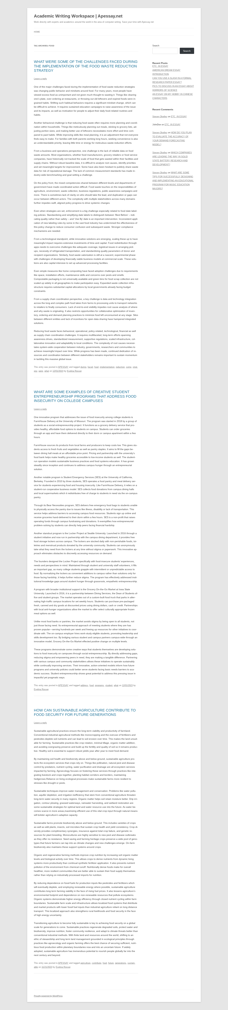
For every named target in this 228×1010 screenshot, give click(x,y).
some (128, 367)
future (111, 963)
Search (155, 45)
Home (37, 32)
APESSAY (63, 367)
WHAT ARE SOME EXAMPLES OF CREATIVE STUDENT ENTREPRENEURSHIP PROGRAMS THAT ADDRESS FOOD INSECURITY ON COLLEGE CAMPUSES (85, 396)
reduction (120, 367)
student (108, 685)
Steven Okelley (159, 116)
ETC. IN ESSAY (160, 66)
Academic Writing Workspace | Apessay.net (78, 16)
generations (120, 963)
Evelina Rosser (74, 371)
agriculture (85, 963)
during (83, 367)
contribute (96, 963)
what (46, 371)
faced (90, 367)
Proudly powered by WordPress (48, 996)
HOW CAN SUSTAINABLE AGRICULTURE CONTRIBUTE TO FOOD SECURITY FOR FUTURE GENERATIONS (85, 712)
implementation (107, 367)
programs (99, 685)
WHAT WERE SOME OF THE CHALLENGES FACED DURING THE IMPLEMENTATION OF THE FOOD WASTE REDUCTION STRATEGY (86, 66)
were (41, 371)
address (84, 685)
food (96, 367)
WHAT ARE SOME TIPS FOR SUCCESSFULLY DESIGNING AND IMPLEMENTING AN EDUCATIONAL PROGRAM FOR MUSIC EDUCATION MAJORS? (173, 180)
